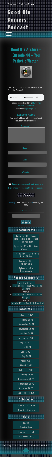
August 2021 (26, 342)
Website (25, 172)
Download (30, 105)
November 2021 (26, 328)
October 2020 (26, 388)
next (31, 210)
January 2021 (26, 374)
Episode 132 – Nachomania (26, 270)
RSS (34, 108)
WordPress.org (26, 436)
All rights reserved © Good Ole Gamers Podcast (27, 445)
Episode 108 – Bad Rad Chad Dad (27, 303)
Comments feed (26, 431)
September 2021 (26, 337)
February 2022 (26, 315)
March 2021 (26, 365)
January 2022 (26, 319)
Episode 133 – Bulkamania (26, 262)
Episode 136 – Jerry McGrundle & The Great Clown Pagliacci (26, 239)
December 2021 (26, 324)
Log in (26, 422)
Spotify (28, 108)
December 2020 (26, 379)
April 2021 (26, 360)
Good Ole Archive (26, 405)
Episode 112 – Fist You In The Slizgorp (27, 287)
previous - (23, 210)
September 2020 (26, 392)
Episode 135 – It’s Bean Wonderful (26, 248)
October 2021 (26, 333)
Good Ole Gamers (26, 282)
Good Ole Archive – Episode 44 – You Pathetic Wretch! (26, 55)
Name (25, 148)
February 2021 (26, 369)
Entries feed (26, 427)
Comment (25, 126)
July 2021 (26, 347)
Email (25, 159)
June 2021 (26, 351)
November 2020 (26, 383)
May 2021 (26, 356)
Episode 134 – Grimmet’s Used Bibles (26, 255)
